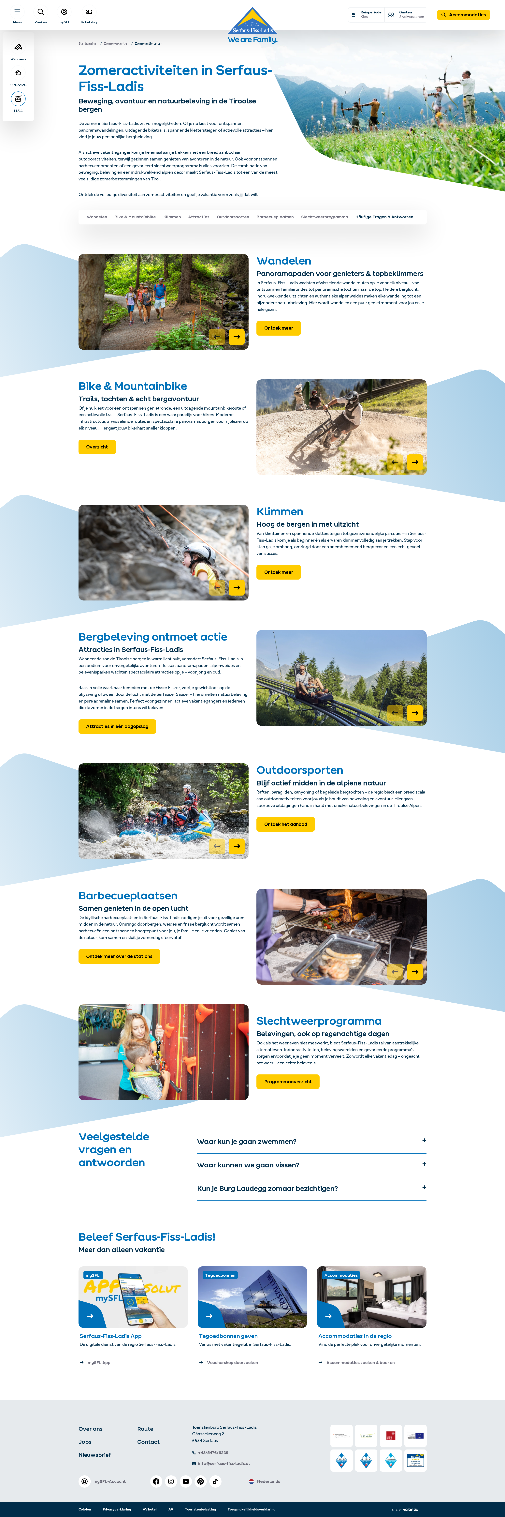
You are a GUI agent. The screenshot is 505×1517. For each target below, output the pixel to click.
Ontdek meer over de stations (119, 956)
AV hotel (150, 1509)
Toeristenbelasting (200, 1509)
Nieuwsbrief (95, 1455)
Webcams (18, 59)
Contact (148, 1442)
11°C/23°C (18, 85)
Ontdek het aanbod (285, 824)
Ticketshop (89, 22)
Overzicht (97, 446)
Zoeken (41, 22)
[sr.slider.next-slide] (237, 337)
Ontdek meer (278, 328)
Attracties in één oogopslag (117, 726)
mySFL (64, 22)
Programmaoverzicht (288, 1081)
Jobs (85, 1442)
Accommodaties (467, 14)
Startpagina (87, 44)
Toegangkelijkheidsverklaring (251, 1509)
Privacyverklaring (117, 1509)
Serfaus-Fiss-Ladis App (111, 1336)
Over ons (91, 1429)
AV (170, 1509)
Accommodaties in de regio (355, 1336)
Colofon (85, 1509)
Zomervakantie (115, 44)
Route (145, 1429)
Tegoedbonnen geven (228, 1336)
